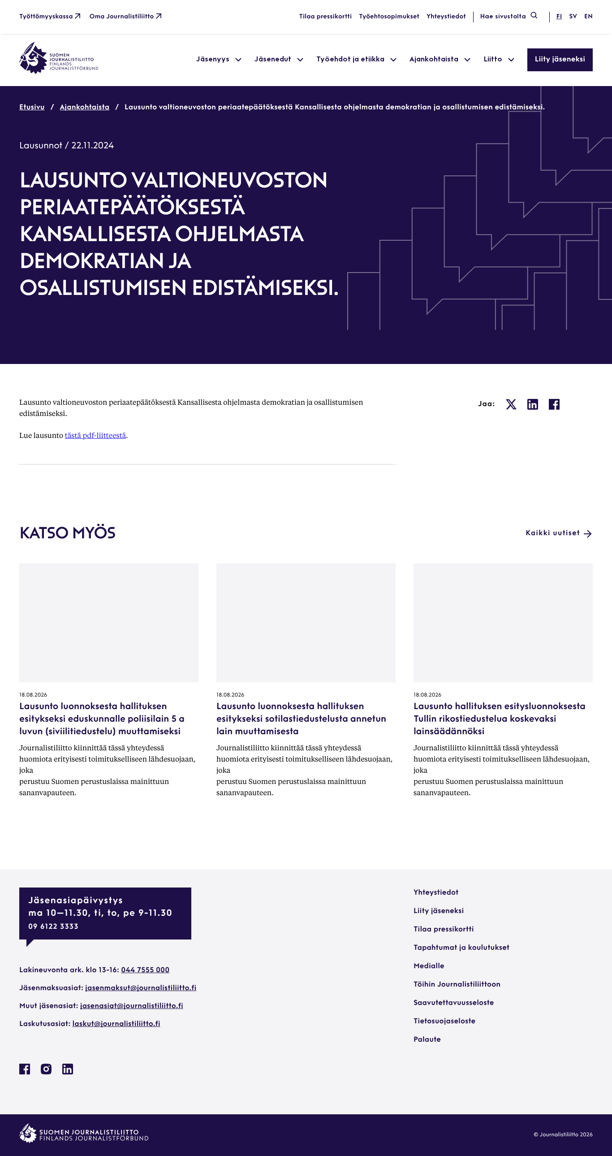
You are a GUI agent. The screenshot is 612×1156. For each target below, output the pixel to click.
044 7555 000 (145, 970)
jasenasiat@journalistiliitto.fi (131, 1006)
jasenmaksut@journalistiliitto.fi (140, 988)
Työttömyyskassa (46, 16)
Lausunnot (40, 146)
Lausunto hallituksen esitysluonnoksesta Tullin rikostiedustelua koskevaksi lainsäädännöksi (500, 719)
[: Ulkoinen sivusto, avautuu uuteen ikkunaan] (511, 404)
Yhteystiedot (446, 16)
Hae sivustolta (503, 16)
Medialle (429, 966)
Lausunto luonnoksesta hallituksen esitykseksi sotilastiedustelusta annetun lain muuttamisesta (301, 719)
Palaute (427, 1039)
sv (573, 16)
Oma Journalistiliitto (122, 16)
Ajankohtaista (85, 107)
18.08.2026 (33, 695)
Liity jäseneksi (560, 59)
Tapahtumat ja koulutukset (461, 948)
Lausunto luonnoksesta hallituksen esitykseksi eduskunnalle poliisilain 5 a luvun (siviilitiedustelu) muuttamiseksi (102, 719)
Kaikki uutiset (553, 533)
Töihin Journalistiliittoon (457, 984)
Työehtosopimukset (389, 16)
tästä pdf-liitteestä (95, 435)
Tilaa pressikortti (325, 16)
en (588, 16)
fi (559, 16)
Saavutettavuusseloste (454, 1003)
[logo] (58, 72)
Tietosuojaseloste (444, 1021)
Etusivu (32, 107)
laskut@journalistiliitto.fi (116, 1024)
